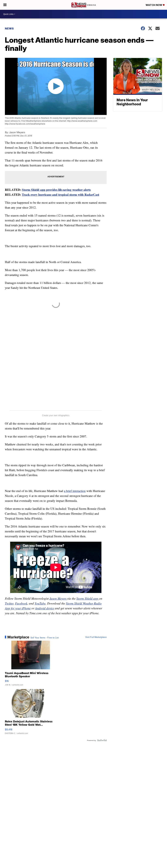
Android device (44, 608)
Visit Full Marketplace (96, 637)
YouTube (40, 603)
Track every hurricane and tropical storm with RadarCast (60, 194)
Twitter (9, 603)
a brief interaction (75, 491)
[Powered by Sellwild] (102, 740)
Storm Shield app (87, 598)
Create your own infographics (55, 415)
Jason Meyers (58, 598)
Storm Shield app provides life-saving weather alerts (56, 189)
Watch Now (154, 5)
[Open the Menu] (5, 5)
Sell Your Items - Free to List (44, 637)
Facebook (21, 603)
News (9, 28)
